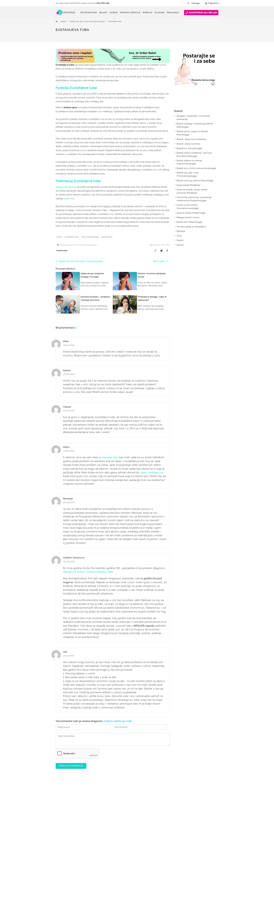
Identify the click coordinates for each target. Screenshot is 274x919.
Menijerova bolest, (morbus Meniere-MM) (88, 571)
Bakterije (181, 231)
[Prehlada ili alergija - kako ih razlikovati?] (125, 304)
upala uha (69, 198)
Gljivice (180, 245)
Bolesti (63, 21)
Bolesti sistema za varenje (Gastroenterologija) (189, 162)
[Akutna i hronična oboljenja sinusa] (125, 281)
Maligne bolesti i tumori (188, 217)
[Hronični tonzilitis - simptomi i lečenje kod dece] (68, 304)
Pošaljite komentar (71, 766)
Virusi (179, 235)
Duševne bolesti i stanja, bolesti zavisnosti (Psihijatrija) (192, 191)
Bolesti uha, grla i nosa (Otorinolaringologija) (87, 21)
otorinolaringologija (90, 237)
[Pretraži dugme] (188, 3)
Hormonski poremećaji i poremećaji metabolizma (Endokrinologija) (194, 199)
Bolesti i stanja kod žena (188, 144)
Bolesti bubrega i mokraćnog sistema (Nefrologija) (195, 125)
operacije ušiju (109, 457)
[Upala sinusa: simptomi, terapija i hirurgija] (68, 281)
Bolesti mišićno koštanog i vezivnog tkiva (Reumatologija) (194, 154)
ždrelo (59, 237)
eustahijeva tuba (72, 237)
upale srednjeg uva (151, 472)
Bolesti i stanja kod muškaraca (191, 139)
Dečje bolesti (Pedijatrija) (188, 185)
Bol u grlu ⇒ (160, 261)
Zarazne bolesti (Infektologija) (191, 213)
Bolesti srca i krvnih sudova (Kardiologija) (196, 168)
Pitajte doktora (88, 12)
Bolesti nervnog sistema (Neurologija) (195, 180)
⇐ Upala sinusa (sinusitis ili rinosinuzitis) (79, 261)
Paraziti (180, 240)
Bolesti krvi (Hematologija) (189, 148)
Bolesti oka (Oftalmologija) (189, 222)
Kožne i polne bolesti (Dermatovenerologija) (188, 207)
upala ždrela (106, 237)
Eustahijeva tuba (115, 21)
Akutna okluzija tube (66, 187)
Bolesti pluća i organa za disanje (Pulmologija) (192, 133)
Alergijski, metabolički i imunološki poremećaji (193, 118)
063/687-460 (103, 3)
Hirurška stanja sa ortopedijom (191, 226)
